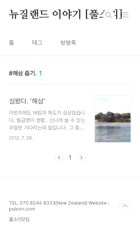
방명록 (68, 42)
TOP (125, 206)
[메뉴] (125, 14)
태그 (37, 42)
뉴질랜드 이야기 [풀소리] (66, 15)
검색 (108, 15)
